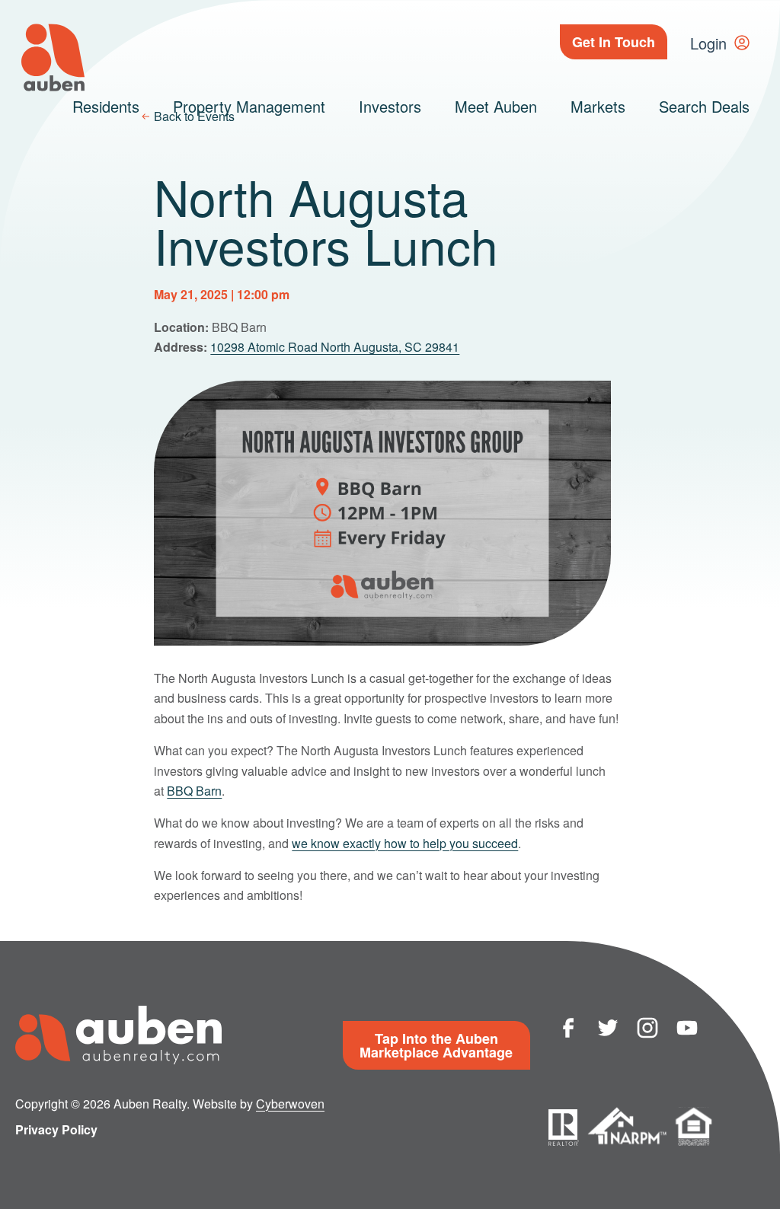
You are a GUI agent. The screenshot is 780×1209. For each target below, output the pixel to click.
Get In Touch (613, 42)
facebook (568, 1028)
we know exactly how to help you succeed (405, 843)
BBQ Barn (194, 790)
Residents (105, 106)
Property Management (249, 106)
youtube (687, 1028)
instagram (647, 1028)
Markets (598, 106)
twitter (608, 1028)
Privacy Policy (56, 1129)
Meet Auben (496, 106)
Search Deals (704, 106)
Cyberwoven (290, 1103)
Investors (390, 106)
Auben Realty (53, 57)
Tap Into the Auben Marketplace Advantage (436, 1045)
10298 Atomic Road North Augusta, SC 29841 (334, 347)
